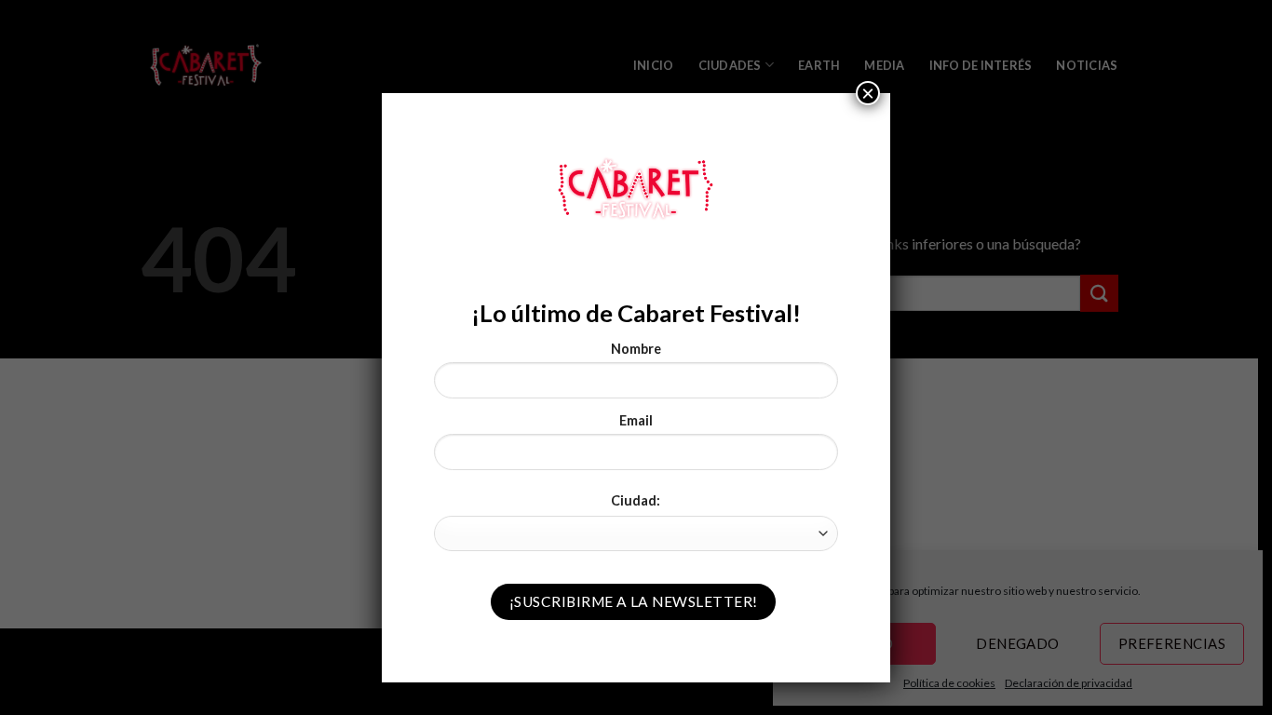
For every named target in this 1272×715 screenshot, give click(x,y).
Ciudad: (635, 500)
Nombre (636, 349)
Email (636, 420)
